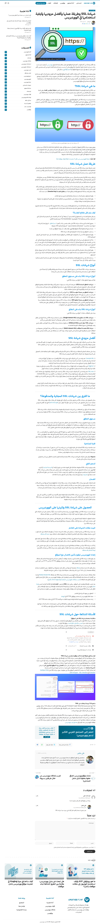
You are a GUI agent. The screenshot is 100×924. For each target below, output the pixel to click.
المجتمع (21, 903)
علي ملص (88, 21)
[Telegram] (82, 24)
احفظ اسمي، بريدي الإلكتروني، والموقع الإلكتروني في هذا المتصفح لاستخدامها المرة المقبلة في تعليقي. (73, 847)
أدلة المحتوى (28, 55)
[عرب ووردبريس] (89, 3)
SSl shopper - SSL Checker (78, 673)
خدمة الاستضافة (45, 534)
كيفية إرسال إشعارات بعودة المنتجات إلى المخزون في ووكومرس (19, 22)
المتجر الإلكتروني (67, 69)
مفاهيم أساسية (92, 10)
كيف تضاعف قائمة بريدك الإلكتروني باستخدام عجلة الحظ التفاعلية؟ (19, 29)
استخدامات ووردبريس (26, 64)
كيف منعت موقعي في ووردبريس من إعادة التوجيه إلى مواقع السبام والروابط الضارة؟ (18, 37)
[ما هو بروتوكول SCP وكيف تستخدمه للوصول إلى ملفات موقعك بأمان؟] (81, 871)
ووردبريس (49, 65)
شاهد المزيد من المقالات (42, 753)
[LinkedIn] (84, 24)
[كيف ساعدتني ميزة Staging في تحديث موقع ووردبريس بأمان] (18, 871)
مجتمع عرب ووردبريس (71, 722)
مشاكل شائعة (28, 100)
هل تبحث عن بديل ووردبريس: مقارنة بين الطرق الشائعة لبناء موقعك (51, 884)
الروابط (63, 596)
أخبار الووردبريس (27, 52)
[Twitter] (88, 24)
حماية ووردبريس (27, 82)
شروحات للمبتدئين (27, 85)
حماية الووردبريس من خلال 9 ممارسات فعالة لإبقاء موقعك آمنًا (73, 159)
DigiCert (91, 366)
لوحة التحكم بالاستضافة (88, 550)
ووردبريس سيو (28, 106)
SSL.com (91, 371)
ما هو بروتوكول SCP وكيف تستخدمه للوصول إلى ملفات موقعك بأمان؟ (83, 884)
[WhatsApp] (86, 24)
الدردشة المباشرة (47, 467)
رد (36, 796)
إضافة (78, 568)
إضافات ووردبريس (27, 61)
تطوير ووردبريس (27, 79)
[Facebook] (89, 24)
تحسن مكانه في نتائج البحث (75, 623)
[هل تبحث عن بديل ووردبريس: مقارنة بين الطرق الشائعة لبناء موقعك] (49, 871)
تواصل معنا (21, 906)
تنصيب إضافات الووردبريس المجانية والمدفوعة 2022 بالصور (64, 579)
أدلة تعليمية (50, 903)
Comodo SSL (90, 358)
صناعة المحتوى (27, 88)
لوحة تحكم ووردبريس (26, 97)
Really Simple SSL (44, 575)
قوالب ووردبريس (27, 94)
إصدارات (29, 58)
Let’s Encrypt (53, 402)
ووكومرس (29, 109)
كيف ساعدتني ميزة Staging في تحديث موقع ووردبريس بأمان (20, 882)
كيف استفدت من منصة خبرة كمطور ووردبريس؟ (20, 15)
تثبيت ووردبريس (27, 70)
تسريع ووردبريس (27, 76)
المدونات (85, 475)
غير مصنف (29, 91)
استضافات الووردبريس (26, 67)
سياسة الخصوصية (21, 910)
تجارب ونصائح (28, 73)
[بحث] (6, 3)
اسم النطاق (53, 223)
